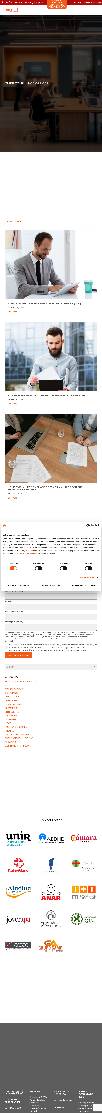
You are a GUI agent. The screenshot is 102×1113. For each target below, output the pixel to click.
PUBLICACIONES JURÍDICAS (19, 738)
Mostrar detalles (87, 577)
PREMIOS (9, 731)
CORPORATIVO (12, 700)
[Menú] (98, 10)
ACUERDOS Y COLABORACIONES (21, 681)
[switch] (38, 568)
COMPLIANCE (12, 693)
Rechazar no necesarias (18, 585)
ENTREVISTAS (12, 712)
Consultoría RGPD (38, 1097)
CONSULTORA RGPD (15, 696)
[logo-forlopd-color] (10, 10)
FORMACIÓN (11, 715)
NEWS (8, 723)
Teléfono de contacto (15, 591)
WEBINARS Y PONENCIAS (18, 746)
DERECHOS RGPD (14, 704)
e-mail (8, 601)
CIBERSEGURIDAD (14, 689)
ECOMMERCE (11, 708)
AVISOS (9, 685)
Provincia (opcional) (14, 611)
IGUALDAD (10, 719)
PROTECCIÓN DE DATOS (17, 734)
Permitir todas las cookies (83, 585)
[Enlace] (51, 273)
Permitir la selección (51, 585)
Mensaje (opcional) (14, 621)
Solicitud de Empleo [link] (63, 1100)
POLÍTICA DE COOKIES (16, 727)
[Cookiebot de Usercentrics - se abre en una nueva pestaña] (88, 526)
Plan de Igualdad (37, 1100)
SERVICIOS (10, 742)
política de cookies (28, 554)
